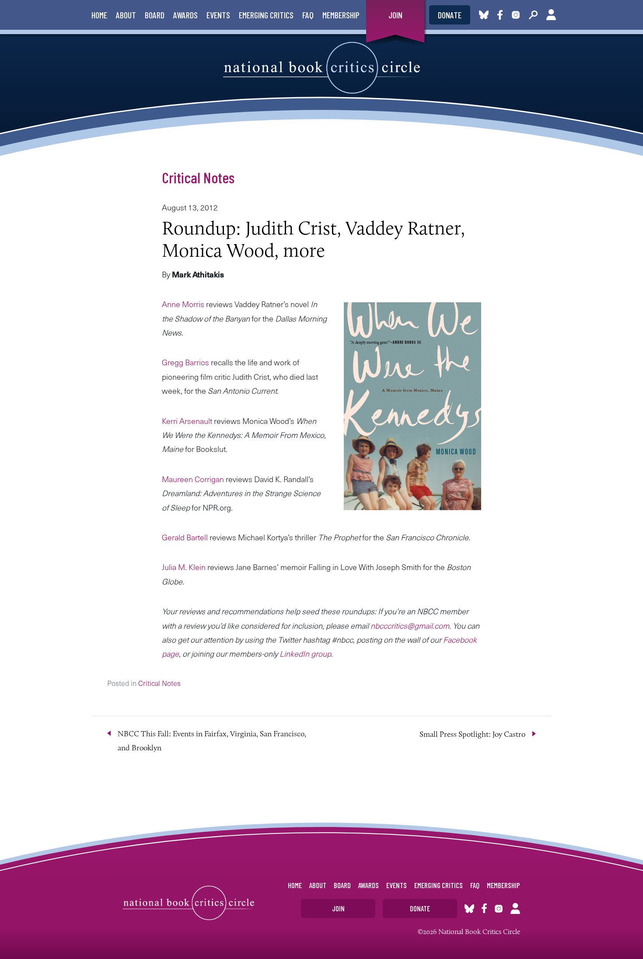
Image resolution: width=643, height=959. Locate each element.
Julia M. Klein (184, 567)
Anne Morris (183, 304)
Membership (341, 15)
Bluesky (484, 15)
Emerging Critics (266, 15)
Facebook (501, 15)
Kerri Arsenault (187, 421)
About (126, 15)
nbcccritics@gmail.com (409, 625)
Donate (449, 15)
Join (395, 15)
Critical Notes (198, 177)
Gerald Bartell (185, 537)
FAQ (308, 15)
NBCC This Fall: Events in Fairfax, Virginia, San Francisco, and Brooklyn (212, 740)
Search (533, 15)
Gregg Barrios (185, 362)
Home (99, 15)
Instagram (515, 15)
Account (551, 15)
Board (154, 15)
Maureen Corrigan (193, 479)
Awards (185, 15)
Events (218, 15)
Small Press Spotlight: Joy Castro (472, 734)
